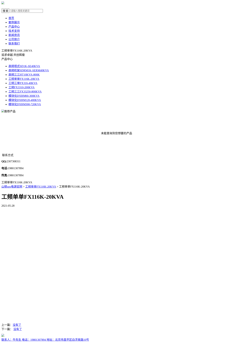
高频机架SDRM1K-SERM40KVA (28, 70)
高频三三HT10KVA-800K (24, 74)
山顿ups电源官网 (11, 186)
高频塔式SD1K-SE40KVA (24, 66)
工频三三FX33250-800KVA (25, 91)
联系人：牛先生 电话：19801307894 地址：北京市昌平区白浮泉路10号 (45, 339)
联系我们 (14, 43)
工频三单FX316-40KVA (22, 83)
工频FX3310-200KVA (21, 87)
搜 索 (5, 11)
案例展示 (14, 22)
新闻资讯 (14, 35)
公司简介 (14, 39)
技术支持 (14, 30)
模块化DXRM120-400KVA (24, 100)
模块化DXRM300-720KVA (24, 104)
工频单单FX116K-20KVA (23, 78)
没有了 (17, 324)
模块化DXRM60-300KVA (24, 95)
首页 (11, 18)
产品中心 (14, 26)
